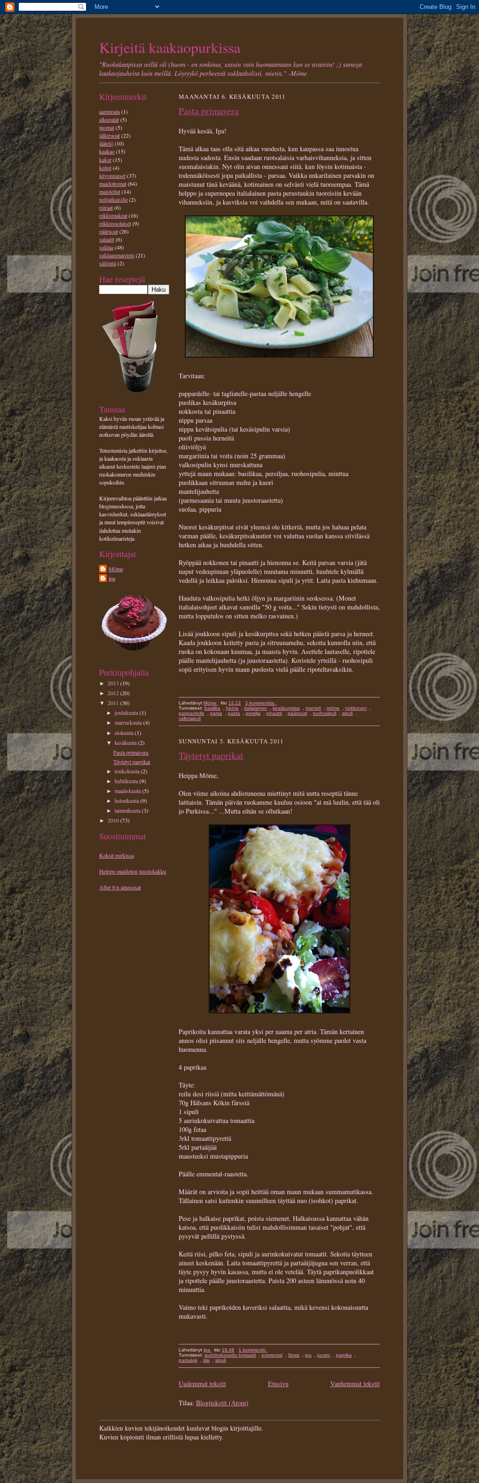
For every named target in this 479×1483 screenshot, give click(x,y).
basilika (212, 708)
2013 (114, 683)
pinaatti (274, 713)
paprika (344, 1355)
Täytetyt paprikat (131, 761)
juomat (106, 127)
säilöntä (107, 263)
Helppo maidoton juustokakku (132, 871)
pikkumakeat (113, 215)
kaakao (107, 151)
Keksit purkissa (116, 855)
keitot (105, 167)
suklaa (106, 247)
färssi (293, 1355)
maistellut (109, 191)
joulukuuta (127, 712)
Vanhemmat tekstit (355, 1383)
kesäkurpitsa (286, 708)
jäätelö (106, 143)
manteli (313, 708)
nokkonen (356, 708)
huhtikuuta (127, 781)
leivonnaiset (112, 175)
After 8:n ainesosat (120, 887)
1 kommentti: (253, 1349)
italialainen (255, 708)
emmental (272, 1355)
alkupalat (109, 119)
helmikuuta (127, 800)
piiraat (106, 207)
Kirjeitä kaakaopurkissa (169, 47)
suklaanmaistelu (116, 255)
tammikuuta (128, 810)
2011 (114, 702)
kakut (105, 159)
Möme (116, 569)
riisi (206, 1360)
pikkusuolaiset (115, 223)
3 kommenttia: (261, 702)
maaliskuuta (128, 790)
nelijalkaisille (113, 199)
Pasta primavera (130, 752)
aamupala (109, 111)
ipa (112, 578)
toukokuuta (128, 771)
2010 (114, 820)
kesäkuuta (126, 742)
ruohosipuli (324, 713)
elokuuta (125, 732)
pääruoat (108, 231)
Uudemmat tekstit (202, 1383)
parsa (216, 713)
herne (232, 708)
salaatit (106, 239)
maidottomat (112, 183)
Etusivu (278, 1383)
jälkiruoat (109, 135)
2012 (114, 693)
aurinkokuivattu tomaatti (230, 1355)
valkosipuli (190, 718)
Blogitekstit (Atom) (222, 1402)
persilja (253, 713)
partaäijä (188, 1360)
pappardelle (191, 713)
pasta (234, 713)
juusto (323, 1355)
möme (333, 708)
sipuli (347, 713)
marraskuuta (129, 722)
